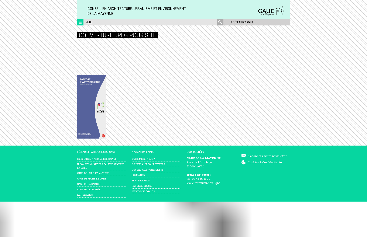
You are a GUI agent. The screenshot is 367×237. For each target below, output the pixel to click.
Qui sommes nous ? (143, 158)
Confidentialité (272, 162)
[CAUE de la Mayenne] (271, 15)
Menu (89, 22)
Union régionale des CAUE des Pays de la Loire (100, 166)
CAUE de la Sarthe (88, 183)
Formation (138, 175)
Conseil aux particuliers (147, 169)
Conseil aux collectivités (148, 164)
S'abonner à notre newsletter (267, 156)
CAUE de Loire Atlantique (93, 173)
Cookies (253, 162)
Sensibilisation (141, 180)
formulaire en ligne (207, 183)
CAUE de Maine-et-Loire (91, 178)
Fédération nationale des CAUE (97, 158)
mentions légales (143, 191)
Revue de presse (142, 185)
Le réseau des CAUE (241, 22)
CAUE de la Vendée (89, 189)
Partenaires (85, 194)
